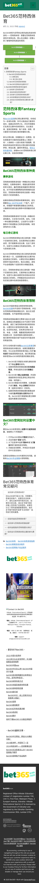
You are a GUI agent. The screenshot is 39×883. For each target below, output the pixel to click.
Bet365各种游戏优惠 (14, 688)
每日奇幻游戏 (17, 79)
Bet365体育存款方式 (14, 681)
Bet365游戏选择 (30, 841)
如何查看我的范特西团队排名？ (21, 97)
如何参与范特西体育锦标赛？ (20, 95)
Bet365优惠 (8, 309)
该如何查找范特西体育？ (18, 92)
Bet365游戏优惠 (10, 844)
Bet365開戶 (11, 716)
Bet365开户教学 (17, 841)
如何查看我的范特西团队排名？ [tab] (20, 528)
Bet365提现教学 (12, 705)
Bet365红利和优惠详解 (15, 709)
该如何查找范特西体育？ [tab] (17, 519)
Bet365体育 (11, 541)
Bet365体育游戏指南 (26, 541)
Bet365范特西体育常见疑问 (16, 87)
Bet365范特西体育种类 (17, 74)
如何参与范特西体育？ (17, 90)
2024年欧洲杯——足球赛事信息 (19, 746)
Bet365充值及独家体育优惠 (17, 685)
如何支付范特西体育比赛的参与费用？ (21, 101)
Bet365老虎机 (12, 712)
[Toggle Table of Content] (31, 68)
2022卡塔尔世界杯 (13, 656)
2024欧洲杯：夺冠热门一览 (17, 743)
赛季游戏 (15, 77)
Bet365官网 (10, 119)
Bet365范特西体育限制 (17, 82)
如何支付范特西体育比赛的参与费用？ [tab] (19, 533)
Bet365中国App (19, 839)
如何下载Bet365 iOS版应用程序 (19, 719)
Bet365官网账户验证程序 (16, 548)
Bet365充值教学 (23, 844)
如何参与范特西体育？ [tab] (16, 492)
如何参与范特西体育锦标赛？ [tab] (19, 523)
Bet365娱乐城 (12, 692)
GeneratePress (29, 880)
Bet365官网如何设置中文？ (19, 84)
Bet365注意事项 (27, 346)
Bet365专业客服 (13, 458)
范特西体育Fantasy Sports (16, 72)
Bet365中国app (12, 665)
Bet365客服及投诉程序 (15, 544)
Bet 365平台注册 (15, 203)
